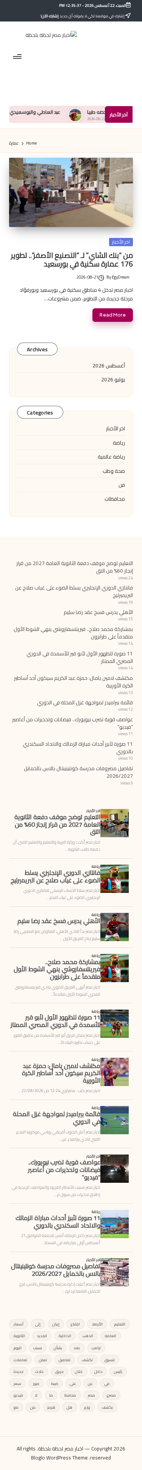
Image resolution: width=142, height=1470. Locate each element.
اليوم (18, 1347)
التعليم (119, 1324)
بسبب (37, 1347)
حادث (39, 1371)
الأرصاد (97, 1324)
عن (90, 1383)
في (107, 1383)
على (73, 1383)
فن (122, 485)
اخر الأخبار (121, 242)
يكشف (107, 1407)
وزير (87, 1407)
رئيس (118, 1371)
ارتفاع (75, 1324)
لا (36, 1395)
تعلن (43, 1359)
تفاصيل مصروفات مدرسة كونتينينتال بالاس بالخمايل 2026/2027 (78, 772)
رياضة (119, 442)
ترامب (96, 1347)
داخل (98, 1371)
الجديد (42, 1335)
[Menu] (18, 56)
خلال (79, 1371)
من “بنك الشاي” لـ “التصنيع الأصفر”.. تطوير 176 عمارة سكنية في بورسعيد (72, 259)
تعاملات (20, 1359)
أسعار (18, 1324)
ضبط (54, 1383)
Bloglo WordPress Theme (59, 1457)
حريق (59, 1371)
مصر (91, 1395)
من (33, 1407)
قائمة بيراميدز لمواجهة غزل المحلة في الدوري (85, 702)
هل (69, 1407)
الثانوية (19, 1335)
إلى (38, 1324)
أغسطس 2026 (108, 365)
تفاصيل (64, 1359)
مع (16, 1407)
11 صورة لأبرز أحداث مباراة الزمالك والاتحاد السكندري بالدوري (78, 747)
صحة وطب (114, 471)
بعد (76, 1347)
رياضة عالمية (111, 456)
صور (36, 1383)
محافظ (70, 1395)
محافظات (115, 499)
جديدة (18, 1371)
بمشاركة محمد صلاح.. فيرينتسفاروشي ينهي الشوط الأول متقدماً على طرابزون (73, 632)
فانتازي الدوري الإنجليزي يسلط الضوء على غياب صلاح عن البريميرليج (74, 591)
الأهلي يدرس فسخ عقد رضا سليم (98, 612)
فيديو (18, 1395)
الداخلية (65, 1335)
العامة (110, 1335)
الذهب (88, 1335)
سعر (17, 1383)
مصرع (111, 1395)
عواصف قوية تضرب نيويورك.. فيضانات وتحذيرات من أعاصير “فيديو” (72, 723)
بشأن (58, 1347)
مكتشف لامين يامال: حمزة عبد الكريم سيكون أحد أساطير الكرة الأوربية (73, 681)
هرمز (51, 1407)
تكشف (87, 1359)
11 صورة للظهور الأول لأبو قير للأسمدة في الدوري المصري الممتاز (80, 657)
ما (51, 1395)
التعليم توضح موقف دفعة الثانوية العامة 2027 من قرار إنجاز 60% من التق (74, 567)
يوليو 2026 (113, 379)
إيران (55, 1324)
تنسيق (110, 1359)
